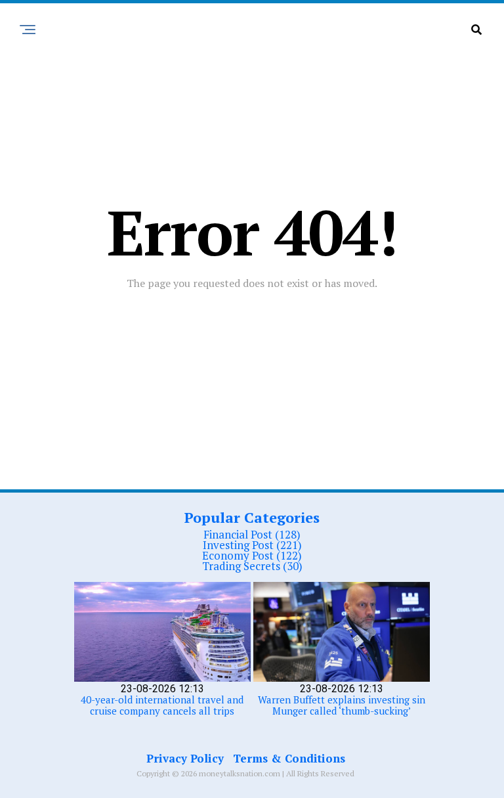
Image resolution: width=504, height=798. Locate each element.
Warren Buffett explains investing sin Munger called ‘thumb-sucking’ (341, 705)
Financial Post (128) (252, 534)
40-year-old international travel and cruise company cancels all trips (162, 705)
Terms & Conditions (289, 758)
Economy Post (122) (252, 555)
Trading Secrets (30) (252, 565)
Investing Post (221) (252, 544)
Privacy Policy (185, 758)
